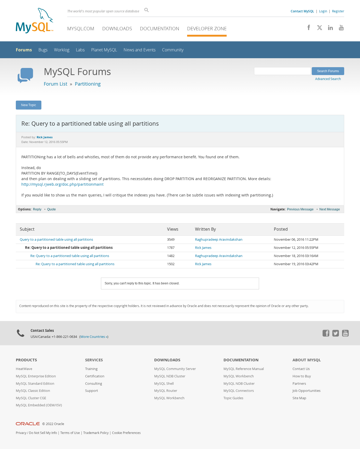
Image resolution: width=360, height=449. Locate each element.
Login (323, 11)
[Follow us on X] (318, 29)
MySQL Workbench (169, 398)
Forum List (55, 84)
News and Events (139, 50)
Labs (80, 50)
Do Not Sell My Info (43, 433)
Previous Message (300, 209)
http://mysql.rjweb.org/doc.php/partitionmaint (62, 184)
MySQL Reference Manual (243, 369)
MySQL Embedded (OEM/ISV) (39, 405)
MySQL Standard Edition (35, 383)
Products (26, 360)
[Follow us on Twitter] (335, 335)
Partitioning (88, 84)
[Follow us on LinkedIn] (328, 29)
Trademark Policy (96, 433)
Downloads (117, 28)
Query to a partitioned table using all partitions (56, 239)
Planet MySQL (104, 50)
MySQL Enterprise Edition (36, 376)
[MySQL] (34, 21)
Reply (37, 209)
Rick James (203, 247)
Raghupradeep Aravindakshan (218, 239)
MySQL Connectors (238, 390)
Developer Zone (207, 28)
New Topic (28, 105)
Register (338, 11)
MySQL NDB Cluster (169, 376)
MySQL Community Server (175, 369)
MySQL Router (165, 390)
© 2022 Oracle (53, 424)
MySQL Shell (164, 383)
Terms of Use (70, 433)
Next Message (329, 209)
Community (172, 50)
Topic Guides (233, 398)
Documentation (159, 28)
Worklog (61, 50)
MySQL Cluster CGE (31, 398)
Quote (51, 209)
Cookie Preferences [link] (126, 433)
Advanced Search (328, 79)
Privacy (21, 433)
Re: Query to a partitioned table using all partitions (69, 256)
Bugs (42, 50)
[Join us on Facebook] (307, 29)
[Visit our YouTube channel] (339, 29)
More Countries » (93, 336)
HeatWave (24, 369)
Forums (24, 50)
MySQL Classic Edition (33, 390)
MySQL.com (80, 28)
